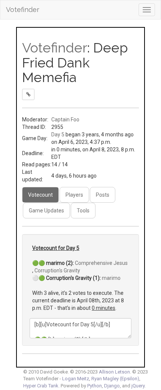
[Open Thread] (28, 94)
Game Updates (46, 211)
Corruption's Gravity (57, 270)
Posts (102, 195)
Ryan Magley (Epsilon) (115, 378)
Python (94, 386)
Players (74, 195)
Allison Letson (114, 372)
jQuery (138, 386)
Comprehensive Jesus (101, 263)
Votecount (40, 195)
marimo (111, 278)
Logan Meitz (75, 378)
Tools (83, 211)
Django (112, 386)
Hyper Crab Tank (40, 386)
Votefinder (22, 9)
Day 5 (57, 134)
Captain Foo (65, 120)
